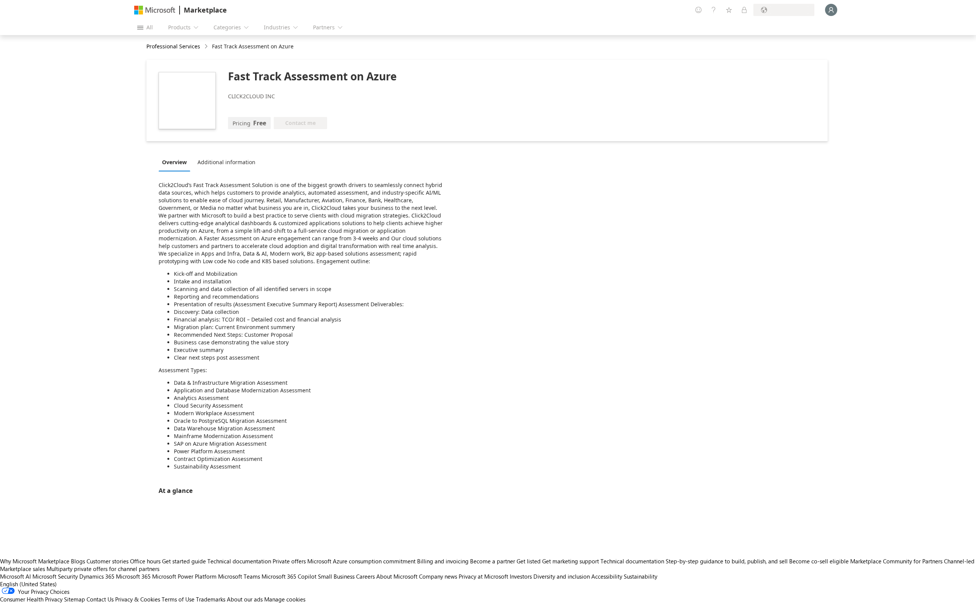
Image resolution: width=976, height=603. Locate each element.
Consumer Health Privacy (31, 599)
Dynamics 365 (96, 576)
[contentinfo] (207, 47)
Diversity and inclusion (561, 576)
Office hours (145, 561)
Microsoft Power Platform (184, 576)
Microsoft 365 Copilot (289, 576)
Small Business (336, 576)
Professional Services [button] (173, 46)
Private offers (289, 561)
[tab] (176, 162)
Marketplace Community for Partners (896, 561)
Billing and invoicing (443, 561)
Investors (521, 576)
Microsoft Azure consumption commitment (362, 561)
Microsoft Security (55, 576)
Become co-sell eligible (819, 561)
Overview (174, 162)
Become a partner (492, 561)
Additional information (226, 162)
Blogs (78, 561)
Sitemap (74, 599)
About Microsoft (396, 576)
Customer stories (107, 561)
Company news (438, 576)
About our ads (245, 599)
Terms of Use (178, 599)
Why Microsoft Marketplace (34, 561)
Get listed (529, 561)
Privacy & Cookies (137, 599)
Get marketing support (570, 561)
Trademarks (210, 599)
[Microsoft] (154, 10)
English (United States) (28, 584)
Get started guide (184, 561)
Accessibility (606, 576)
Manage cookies (284, 599)
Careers (365, 576)
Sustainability (640, 576)
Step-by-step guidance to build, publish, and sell (727, 561)
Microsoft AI (15, 576)
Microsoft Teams (239, 576)
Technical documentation (239, 561)
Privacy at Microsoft (483, 576)
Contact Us (100, 599)
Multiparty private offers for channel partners (103, 569)
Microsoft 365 (133, 576)
